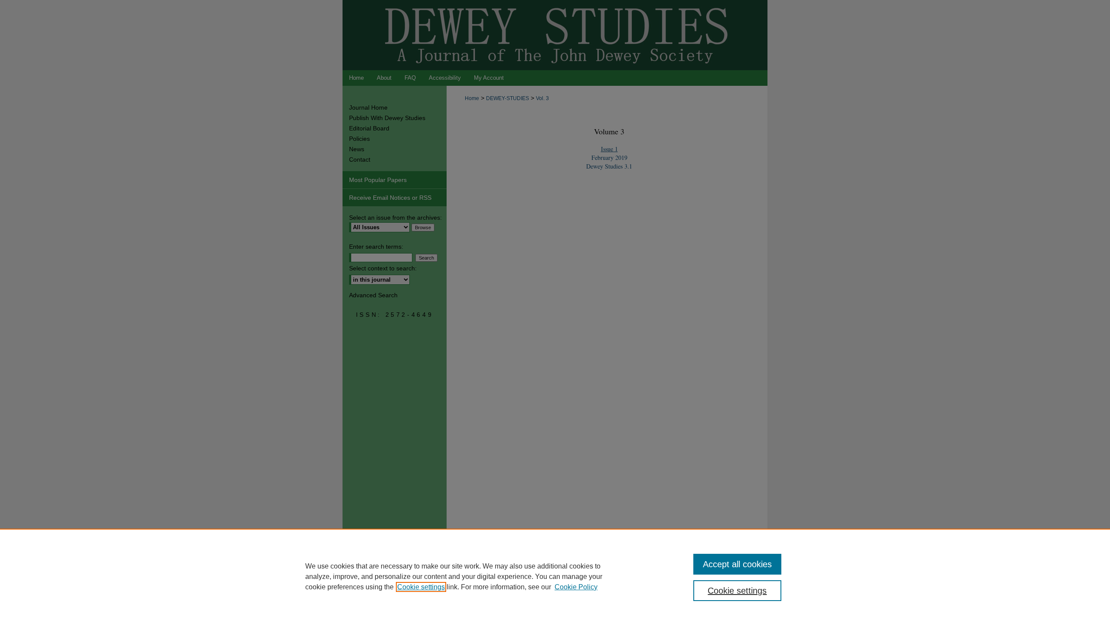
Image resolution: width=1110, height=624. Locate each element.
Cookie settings (421, 587)
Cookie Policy (576, 587)
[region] (555, 576)
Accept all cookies (737, 564)
